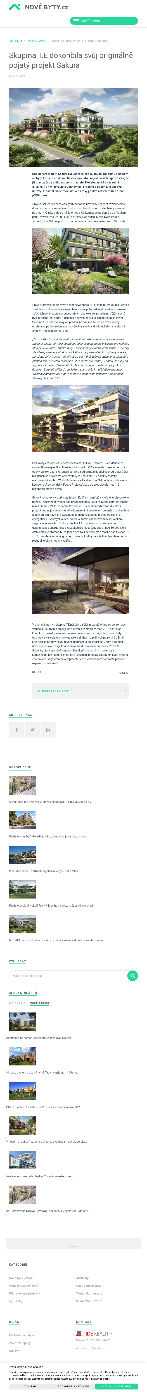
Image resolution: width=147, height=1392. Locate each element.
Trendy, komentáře (89, 1293)
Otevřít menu (91, 20)
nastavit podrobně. (100, 1379)
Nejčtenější (39, 1003)
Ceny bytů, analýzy (88, 1286)
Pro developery (19, 1343)
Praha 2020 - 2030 (89, 1301)
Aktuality (82, 1278)
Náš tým (14, 1351)
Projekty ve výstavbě (37, 41)
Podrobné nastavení (73, 1386)
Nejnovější (18, 1003)
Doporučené (20, 767)
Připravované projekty (24, 1293)
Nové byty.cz (16, 41)
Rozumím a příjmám (116, 1386)
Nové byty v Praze (21, 1278)
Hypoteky (15, 1301)
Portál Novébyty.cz (22, 1335)
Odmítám (30, 1386)
